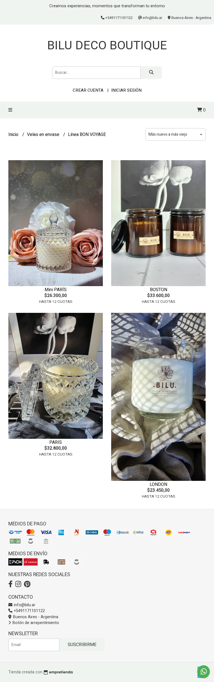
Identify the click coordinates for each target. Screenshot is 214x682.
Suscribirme (82, 644)
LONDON (158, 484)
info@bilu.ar (24, 605)
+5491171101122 (29, 611)
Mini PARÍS (56, 289)
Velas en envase (43, 134)
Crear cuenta (88, 90)
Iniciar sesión (126, 90)
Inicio (14, 134)
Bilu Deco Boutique (107, 45)
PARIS (55, 442)
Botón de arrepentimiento (35, 623)
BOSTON (158, 289)
